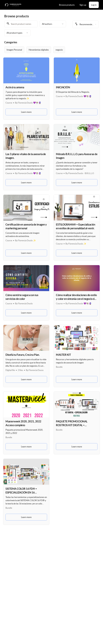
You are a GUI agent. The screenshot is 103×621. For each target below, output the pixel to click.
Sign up (83, 5)
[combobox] (53, 24)
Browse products (67, 5)
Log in (94, 5)
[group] (51, 49)
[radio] (14, 49)
